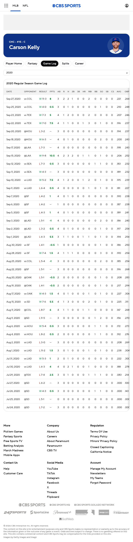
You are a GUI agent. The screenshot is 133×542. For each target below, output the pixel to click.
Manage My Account (103, 468)
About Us (53, 431)
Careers (52, 436)
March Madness (13, 450)
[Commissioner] (85, 511)
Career (79, 63)
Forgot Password (100, 482)
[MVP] (104, 511)
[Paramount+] (62, 511)
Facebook (53, 482)
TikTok (51, 473)
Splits (65, 63)
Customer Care (13, 473)
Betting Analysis (13, 446)
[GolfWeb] (66, 519)
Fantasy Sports (12, 436)
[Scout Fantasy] (121, 512)
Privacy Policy (98, 436)
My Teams (96, 478)
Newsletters (97, 473)
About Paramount (58, 441)
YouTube (52, 468)
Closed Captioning (102, 447)
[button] (6, 5)
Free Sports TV (12, 441)
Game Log (49, 63)
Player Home (14, 63)
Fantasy (32, 63)
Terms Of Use (99, 431)
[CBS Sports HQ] (60, 504)
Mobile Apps (11, 455)
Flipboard (53, 497)
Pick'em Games (13, 431)
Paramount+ (54, 446)
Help (6, 468)
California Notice (101, 452)
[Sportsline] (39, 512)
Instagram (53, 478)
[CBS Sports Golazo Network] (94, 504)
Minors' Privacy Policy (103, 441)
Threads (52, 492)
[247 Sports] (15, 512)
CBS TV (52, 450)
